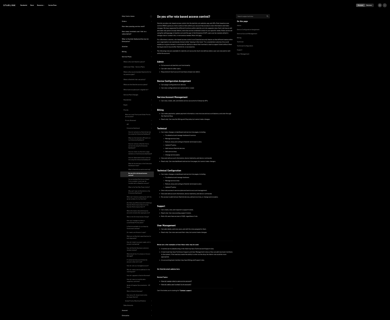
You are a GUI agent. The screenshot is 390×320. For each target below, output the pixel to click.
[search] (267, 16)
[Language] (380, 5)
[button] (137, 21)
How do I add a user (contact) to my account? (176, 284)
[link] (9, 5)
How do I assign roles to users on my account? (176, 281)
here (200, 35)
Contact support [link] (186, 290)
